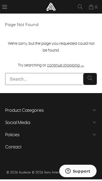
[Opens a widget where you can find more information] (78, 171)
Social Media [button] (17, 122)
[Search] (80, 7)
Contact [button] (13, 147)
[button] (4, 6)
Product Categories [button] (24, 110)
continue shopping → (65, 65)
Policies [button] (12, 135)
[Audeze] (51, 7)
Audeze (24, 172)
